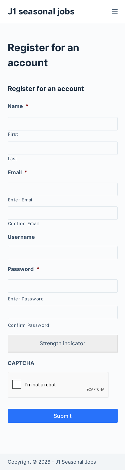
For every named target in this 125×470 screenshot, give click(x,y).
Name (18, 106)
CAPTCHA (21, 363)
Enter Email (21, 199)
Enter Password (26, 298)
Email (17, 172)
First (13, 134)
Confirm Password (29, 325)
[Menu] (115, 12)
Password (23, 269)
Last (13, 158)
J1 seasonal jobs (41, 11)
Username (21, 236)
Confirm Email (23, 223)
